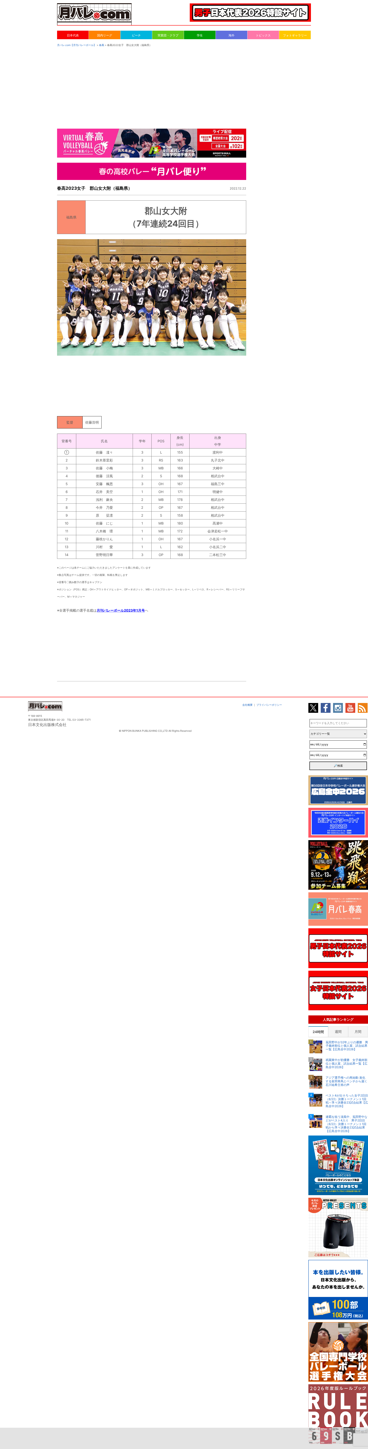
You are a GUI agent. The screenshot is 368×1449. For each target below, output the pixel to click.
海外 (231, 35)
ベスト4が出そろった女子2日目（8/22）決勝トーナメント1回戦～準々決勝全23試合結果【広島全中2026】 (347, 1101)
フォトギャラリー (295, 35)
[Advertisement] (184, 83)
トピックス (263, 35)
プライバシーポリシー (269, 704)
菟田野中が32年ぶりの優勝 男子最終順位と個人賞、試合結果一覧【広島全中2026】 (347, 1046)
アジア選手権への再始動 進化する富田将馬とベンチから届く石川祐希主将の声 (346, 1081)
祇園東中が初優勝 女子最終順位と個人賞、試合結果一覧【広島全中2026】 (346, 1063)
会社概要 (247, 704)
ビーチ (136, 35)
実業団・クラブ (168, 35)
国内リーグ (104, 35)
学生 (200, 35)
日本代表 (73, 35)
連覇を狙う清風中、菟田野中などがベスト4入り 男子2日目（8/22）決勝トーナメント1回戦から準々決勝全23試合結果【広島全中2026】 (346, 1124)
